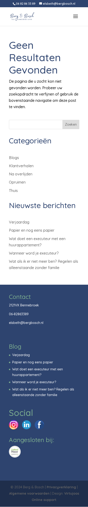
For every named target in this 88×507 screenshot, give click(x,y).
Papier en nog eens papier (31, 230)
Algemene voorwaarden (29, 493)
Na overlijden (20, 174)
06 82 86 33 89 (25, 3)
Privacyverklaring (61, 487)
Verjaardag (19, 222)
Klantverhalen (21, 165)
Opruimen (17, 182)
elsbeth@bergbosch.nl (26, 323)
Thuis (13, 190)
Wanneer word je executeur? (34, 253)
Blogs (14, 157)
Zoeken (71, 124)
